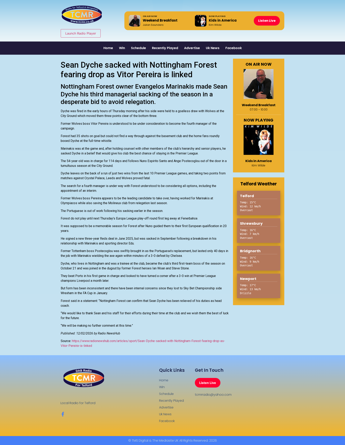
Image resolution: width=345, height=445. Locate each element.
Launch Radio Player (80, 33)
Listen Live (267, 20)
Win (122, 48)
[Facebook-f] (62, 414)
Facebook (233, 48)
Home (108, 48)
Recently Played (165, 48)
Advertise (192, 48)
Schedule (138, 48)
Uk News (212, 48)
